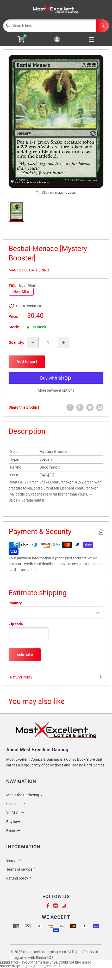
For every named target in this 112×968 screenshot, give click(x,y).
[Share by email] (99, 407)
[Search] (102, 25)
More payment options (56, 390)
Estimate (24, 654)
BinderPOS (44, 957)
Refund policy (17, 878)
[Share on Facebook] (70, 407)
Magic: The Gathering (29, 270)
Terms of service (19, 869)
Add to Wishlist (28, 306)
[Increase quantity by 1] (63, 342)
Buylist (11, 822)
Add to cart (26, 361)
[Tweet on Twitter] (90, 407)
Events (11, 830)
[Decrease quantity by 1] (32, 342)
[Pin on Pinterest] (80, 407)
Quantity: (16, 342)
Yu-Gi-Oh (13, 813)
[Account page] (57, 39)
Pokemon (14, 804)
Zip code (16, 624)
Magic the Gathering (22, 795)
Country (15, 603)
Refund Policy (21, 677)
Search (11, 860)
